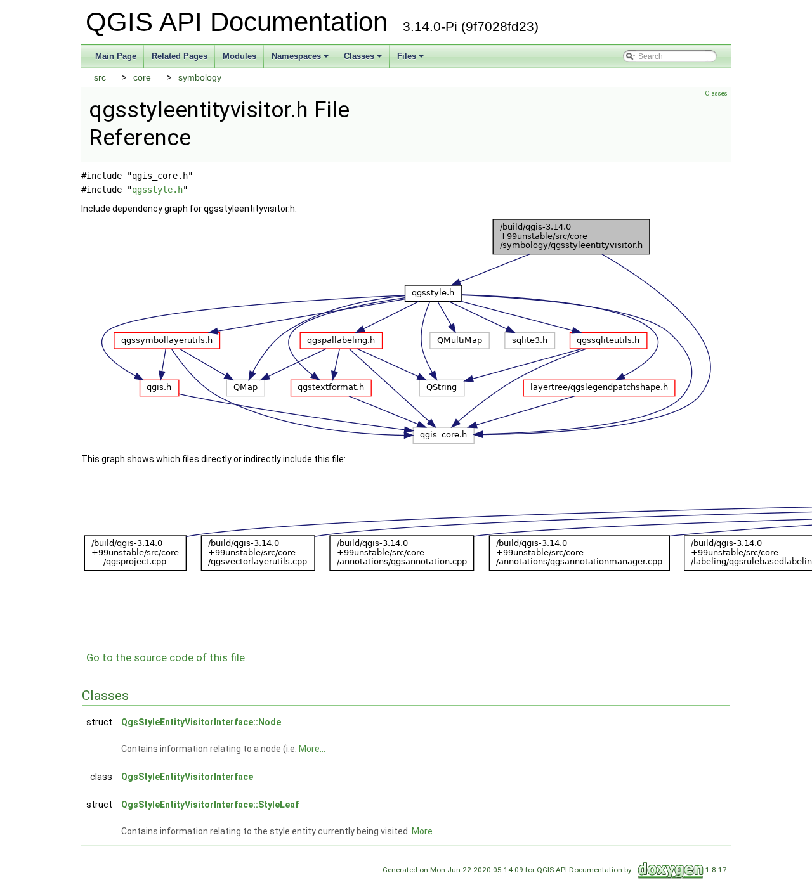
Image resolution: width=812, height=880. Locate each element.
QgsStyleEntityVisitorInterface (187, 777)
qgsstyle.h (157, 189)
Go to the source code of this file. (166, 657)
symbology (199, 77)
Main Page (115, 56)
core (142, 77)
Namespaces (296, 56)
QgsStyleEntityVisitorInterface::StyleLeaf (210, 804)
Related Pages (179, 56)
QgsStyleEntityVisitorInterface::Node (201, 722)
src (100, 77)
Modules (239, 56)
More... (312, 749)
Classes (359, 56)
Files (406, 56)
